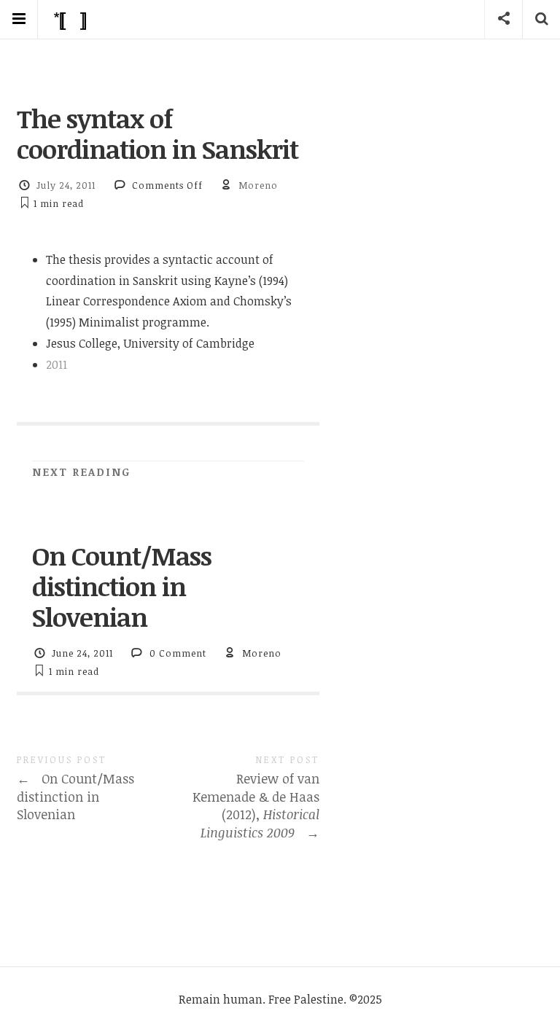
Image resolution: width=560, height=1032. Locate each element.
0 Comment (177, 653)
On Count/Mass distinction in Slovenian (121, 586)
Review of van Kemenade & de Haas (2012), (255, 805)
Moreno (258, 185)
